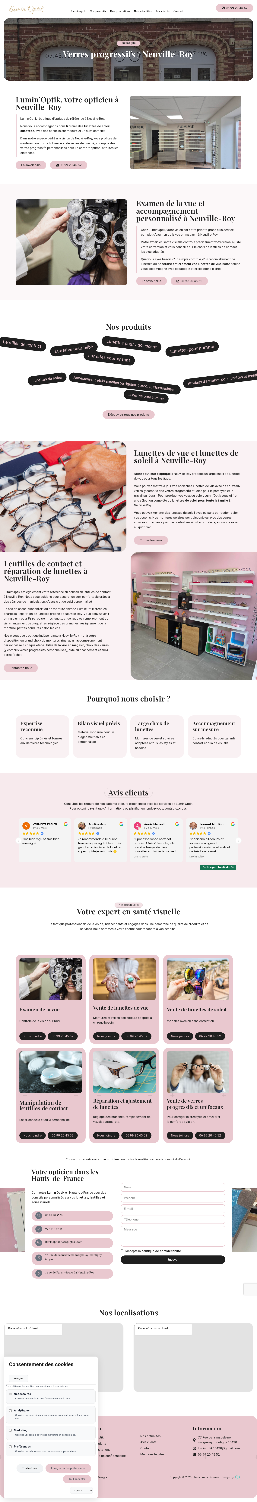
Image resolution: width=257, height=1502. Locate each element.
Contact (178, 11)
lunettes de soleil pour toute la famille (200, 500)
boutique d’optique (157, 474)
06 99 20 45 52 (53, 1215)
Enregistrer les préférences (68, 1468)
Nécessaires (22, 1394)
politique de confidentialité (161, 1251)
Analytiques (22, 1410)
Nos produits (98, 11)
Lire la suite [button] (85, 856)
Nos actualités (143, 11)
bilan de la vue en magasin (65, 645)
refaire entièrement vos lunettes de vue (191, 264)
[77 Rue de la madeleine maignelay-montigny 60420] (38, 1258)
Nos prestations (120, 11)
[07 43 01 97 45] (38, 1229)
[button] (238, 840)
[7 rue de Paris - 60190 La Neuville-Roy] (38, 1273)
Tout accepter (77, 1479)
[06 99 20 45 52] (38, 1215)
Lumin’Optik (55, 1192)
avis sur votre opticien (102, 1159)
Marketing (20, 1430)
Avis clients (163, 11)
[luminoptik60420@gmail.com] (38, 1242)
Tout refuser (29, 1468)
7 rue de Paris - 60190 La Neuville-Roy (69, 1272)
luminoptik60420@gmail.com (63, 1242)
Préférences (22, 1446)
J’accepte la (152, 1251)
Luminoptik (78, 11)
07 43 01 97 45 (53, 1228)
